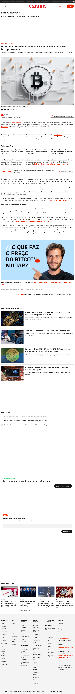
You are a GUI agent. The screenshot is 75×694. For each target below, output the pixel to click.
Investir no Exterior (36, 649)
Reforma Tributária (36, 626)
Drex (28, 16)
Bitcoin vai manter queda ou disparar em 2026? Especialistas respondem (25, 416)
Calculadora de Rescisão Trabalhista (25, 651)
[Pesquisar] (6, 6)
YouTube (60, 623)
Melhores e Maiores (36, 673)
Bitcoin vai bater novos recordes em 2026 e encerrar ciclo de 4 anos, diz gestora (27, 425)
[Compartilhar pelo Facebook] (5, 110)
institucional (9, 691)
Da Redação (7, 114)
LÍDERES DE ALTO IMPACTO (4, 633)
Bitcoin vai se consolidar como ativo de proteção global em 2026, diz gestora (26, 420)
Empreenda (51, 652)
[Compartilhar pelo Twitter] (14, 110)
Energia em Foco (37, 645)
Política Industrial (36, 663)
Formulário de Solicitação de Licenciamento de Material (65, 657)
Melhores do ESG (36, 678)
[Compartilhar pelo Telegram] (11, 110)
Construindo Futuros (36, 641)
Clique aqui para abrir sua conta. (58, 200)
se (17, 221)
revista (50, 625)
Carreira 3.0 (51, 634)
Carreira (3, 640)
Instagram (61, 629)
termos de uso (17, 691)
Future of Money (10, 12)
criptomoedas (17, 123)
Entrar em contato (63, 638)
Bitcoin (3, 16)
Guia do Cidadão (23, 626)
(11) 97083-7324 (66, 665)
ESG (2, 646)
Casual (13, 623)
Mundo (14, 620)
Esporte (14, 629)
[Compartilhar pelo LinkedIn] (8, 110)
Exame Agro (14, 632)
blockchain (58, 135)
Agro (49, 649)
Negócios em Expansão (36, 682)
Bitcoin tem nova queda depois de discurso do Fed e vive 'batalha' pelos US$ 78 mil (12, 151)
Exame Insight (3, 650)
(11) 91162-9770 (66, 640)
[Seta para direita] (71, 16)
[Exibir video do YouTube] (37, 260)
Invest (3, 658)
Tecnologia (15, 636)
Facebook (61, 632)
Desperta (50, 637)
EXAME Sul (36, 634)
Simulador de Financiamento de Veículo (25, 663)
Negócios (3, 661)
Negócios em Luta (36, 658)
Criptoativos (38, 289)
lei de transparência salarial (54, 691)
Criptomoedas (20, 16)
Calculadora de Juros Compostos (25, 657)
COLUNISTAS (4, 664)
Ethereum (11, 16)
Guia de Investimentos (25, 635)
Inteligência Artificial (4, 654)
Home (2, 43)
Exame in (50, 632)
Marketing (14, 626)
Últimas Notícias (3, 627)
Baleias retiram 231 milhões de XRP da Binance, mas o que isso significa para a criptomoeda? (37, 151)
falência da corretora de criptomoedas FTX (51, 164)
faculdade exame (50, 621)
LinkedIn (60, 626)
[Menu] (2, 6)
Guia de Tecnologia (24, 631)
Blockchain (35, 16)
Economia (4, 643)
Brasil (2, 637)
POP (13, 647)
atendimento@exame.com (65, 647)
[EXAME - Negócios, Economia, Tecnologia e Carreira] (37, 6)
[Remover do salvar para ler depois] (20, 110)
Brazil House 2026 (36, 631)
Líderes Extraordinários (37, 653)
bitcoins (4, 127)
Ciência (14, 644)
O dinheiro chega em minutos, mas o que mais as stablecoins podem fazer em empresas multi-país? (62, 151)
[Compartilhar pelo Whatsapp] (2, 110)
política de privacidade (39, 691)
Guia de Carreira (23, 640)
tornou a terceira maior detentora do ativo (35, 221)
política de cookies (27, 691)
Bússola (35, 637)
